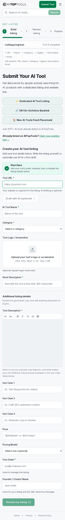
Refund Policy (44, 515)
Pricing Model (10, 444)
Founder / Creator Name (16, 479)
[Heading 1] (5, 316)
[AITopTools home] (14, 4)
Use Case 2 (9, 398)
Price (5, 429)
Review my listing (16, 502)
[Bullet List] (28, 316)
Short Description (13, 277)
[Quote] (38, 316)
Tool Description (12, 310)
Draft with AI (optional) (19, 198)
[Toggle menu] (60, 4)
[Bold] (17, 316)
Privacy (29, 515)
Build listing (13, 31)
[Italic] (23, 316)
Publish (58, 31)
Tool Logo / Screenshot (15, 237)
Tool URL (8, 177)
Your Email (9, 459)
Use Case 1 (9, 382)
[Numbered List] (33, 316)
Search (54, 12)
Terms (17, 515)
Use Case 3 (9, 413)
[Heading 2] (10, 316)
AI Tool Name (11, 207)
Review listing (37, 31)
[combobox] (28, 12)
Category (8, 222)
